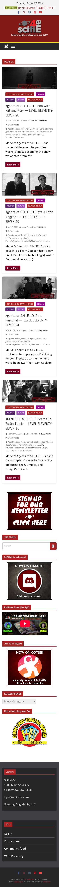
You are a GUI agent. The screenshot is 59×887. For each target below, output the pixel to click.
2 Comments (13, 125)
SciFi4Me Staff (31, 434)
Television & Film (35, 100)
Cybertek (25, 129)
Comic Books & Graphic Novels (20, 94)
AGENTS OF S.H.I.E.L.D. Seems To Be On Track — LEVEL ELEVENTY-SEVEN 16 (28, 424)
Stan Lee (18, 450)
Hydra (41, 129)
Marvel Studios (11, 134)
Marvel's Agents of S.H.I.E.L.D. (31, 134)
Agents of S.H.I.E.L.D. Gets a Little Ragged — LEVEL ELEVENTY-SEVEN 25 (29, 217)
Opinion (40, 94)
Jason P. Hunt (28, 120)
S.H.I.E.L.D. (9, 450)
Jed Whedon (11, 131)
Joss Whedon (23, 131)
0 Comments (13, 231)
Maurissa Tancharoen (14, 137)
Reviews (21, 100)
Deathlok (34, 129)
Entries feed (12, 841)
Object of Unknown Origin (36, 448)
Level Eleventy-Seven (43, 131)
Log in (8, 833)
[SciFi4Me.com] (6, 46)
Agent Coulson (14, 129)
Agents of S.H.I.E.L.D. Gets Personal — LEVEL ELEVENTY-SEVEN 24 (26, 320)
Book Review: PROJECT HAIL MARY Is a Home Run (36, 9)
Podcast (10, 100)
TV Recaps (27, 450)
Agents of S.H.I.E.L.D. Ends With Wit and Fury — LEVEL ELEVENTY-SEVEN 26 (29, 110)
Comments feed (15, 848)
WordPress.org (13, 856)
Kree (32, 131)
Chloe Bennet (27, 442)
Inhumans (49, 129)
